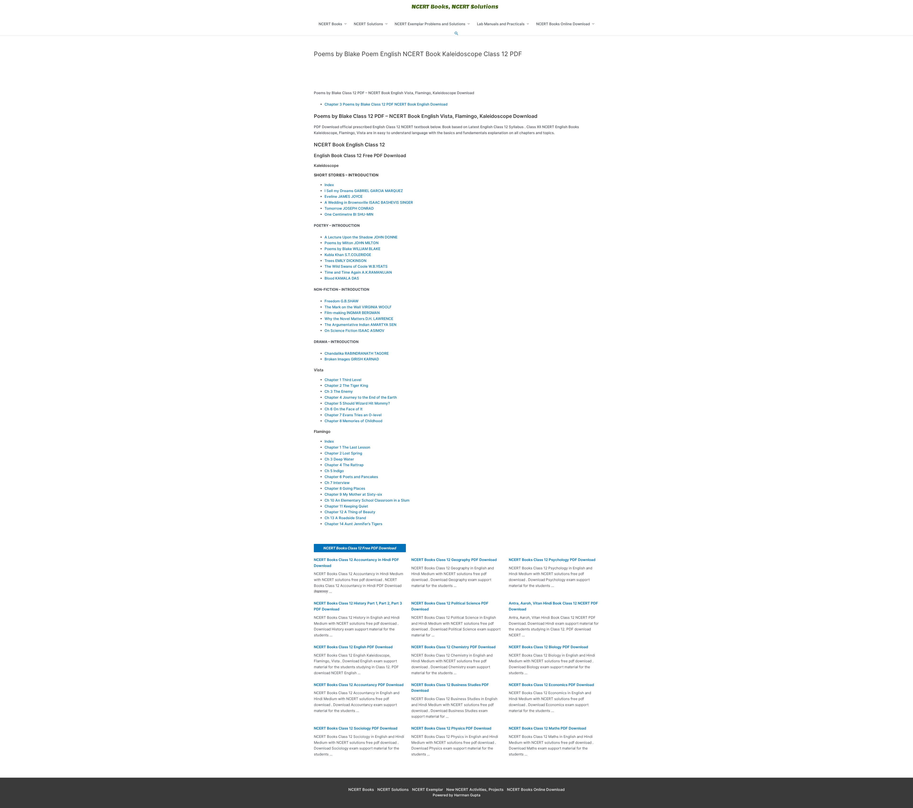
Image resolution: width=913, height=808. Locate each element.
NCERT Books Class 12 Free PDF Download (359, 548)
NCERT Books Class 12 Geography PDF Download (454, 559)
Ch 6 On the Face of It (344, 409)
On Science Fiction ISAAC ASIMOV (354, 330)
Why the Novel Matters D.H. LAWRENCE (359, 318)
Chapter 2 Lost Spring (343, 453)
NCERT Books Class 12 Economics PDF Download (551, 684)
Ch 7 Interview (337, 482)
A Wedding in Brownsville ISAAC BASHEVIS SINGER (369, 202)
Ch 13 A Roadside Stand (345, 518)
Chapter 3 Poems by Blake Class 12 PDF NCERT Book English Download (386, 104)
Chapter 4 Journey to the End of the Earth (361, 397)
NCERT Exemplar (427, 789)
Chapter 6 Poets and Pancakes (351, 476)
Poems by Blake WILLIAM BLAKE (352, 249)
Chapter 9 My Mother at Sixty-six (353, 494)
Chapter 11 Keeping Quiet (346, 506)
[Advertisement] (456, 75)
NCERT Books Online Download (563, 24)
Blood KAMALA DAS (342, 278)
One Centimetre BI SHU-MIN (349, 214)
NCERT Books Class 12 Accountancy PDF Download (358, 684)
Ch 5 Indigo (334, 471)
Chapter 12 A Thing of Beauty (350, 512)
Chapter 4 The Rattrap (344, 465)
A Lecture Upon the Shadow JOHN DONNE (361, 237)
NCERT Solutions (368, 24)
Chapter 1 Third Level (343, 379)
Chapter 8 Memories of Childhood (353, 421)
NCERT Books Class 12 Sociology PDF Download (355, 728)
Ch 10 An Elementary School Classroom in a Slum (367, 500)
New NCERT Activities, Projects (475, 789)
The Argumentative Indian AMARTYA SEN (360, 324)
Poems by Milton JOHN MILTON (352, 243)
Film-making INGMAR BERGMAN (352, 312)
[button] (456, 33)
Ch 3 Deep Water (339, 459)
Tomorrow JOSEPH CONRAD (349, 208)
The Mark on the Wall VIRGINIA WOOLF (358, 307)
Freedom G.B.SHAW (342, 301)
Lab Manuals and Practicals (500, 24)
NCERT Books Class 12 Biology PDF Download (548, 647)
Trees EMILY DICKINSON (345, 260)
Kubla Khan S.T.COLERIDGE (348, 254)
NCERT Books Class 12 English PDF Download (353, 647)
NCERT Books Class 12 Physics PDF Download (451, 728)
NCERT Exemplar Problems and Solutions (430, 24)
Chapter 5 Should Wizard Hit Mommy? (357, 403)
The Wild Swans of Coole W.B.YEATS (356, 266)
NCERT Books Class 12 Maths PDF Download (547, 728)
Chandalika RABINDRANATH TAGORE (357, 353)
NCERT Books (330, 24)
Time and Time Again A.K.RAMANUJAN (358, 272)
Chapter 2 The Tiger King (346, 385)
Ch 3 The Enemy (339, 391)
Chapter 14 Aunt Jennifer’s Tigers (353, 524)
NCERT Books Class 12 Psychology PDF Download (552, 559)
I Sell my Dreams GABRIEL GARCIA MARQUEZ (364, 191)
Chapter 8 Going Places (345, 488)
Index (329, 185)
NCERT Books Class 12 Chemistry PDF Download (453, 647)
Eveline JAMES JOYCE (344, 196)
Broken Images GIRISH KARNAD (352, 359)
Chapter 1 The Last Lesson (347, 447)
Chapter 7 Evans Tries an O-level (353, 415)
